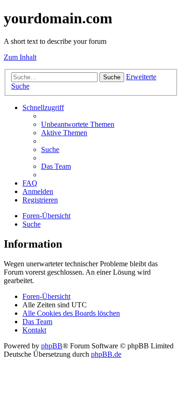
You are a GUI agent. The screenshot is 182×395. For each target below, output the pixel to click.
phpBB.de (106, 354)
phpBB (52, 346)
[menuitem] (77, 124)
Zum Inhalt (20, 57)
